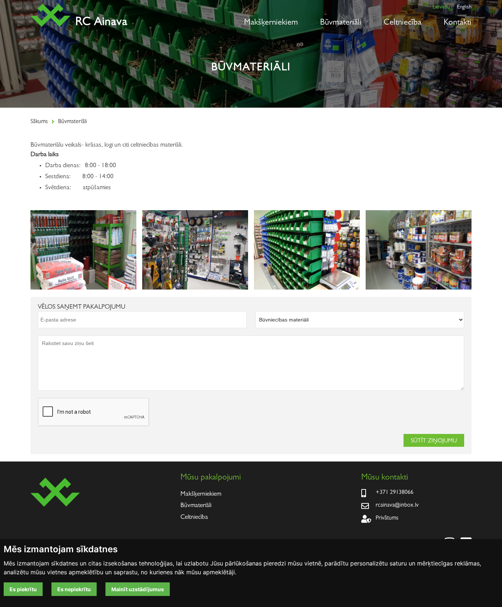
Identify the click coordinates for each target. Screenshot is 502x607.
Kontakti (457, 23)
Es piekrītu (23, 589)
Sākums (39, 122)
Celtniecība (403, 23)
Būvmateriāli (341, 23)
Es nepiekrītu (74, 589)
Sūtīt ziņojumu (434, 441)
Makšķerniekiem (271, 23)
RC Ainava (101, 23)
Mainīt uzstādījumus (137, 589)
